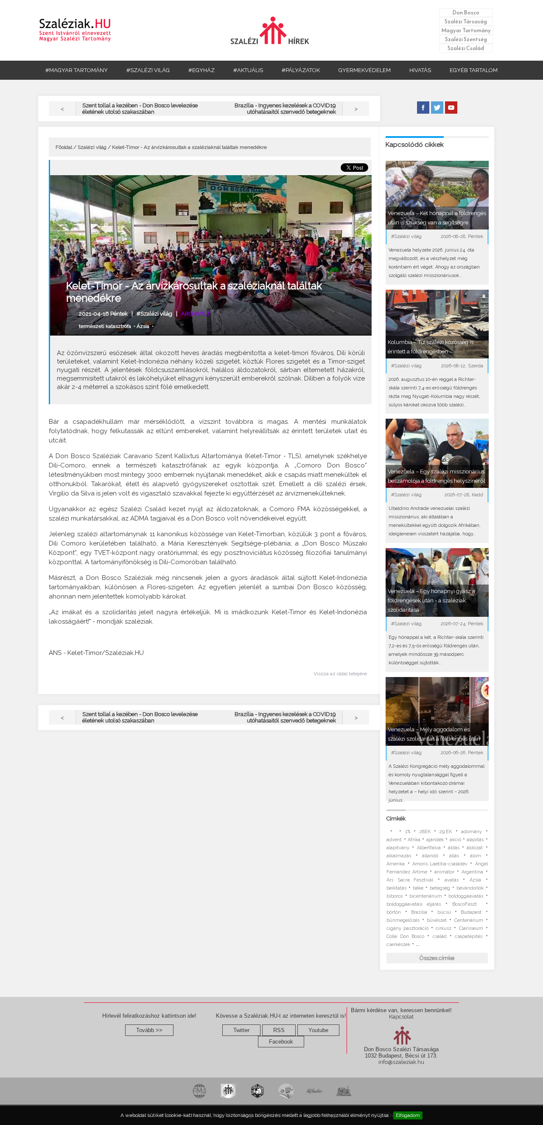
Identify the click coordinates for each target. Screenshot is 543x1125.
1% (407, 831)
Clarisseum (471, 928)
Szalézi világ (92, 147)
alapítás (475, 839)
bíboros (394, 896)
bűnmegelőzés (403, 920)
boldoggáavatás (465, 896)
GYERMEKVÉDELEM (365, 70)
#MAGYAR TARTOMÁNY (76, 70)
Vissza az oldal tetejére (340, 674)
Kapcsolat (401, 1016)
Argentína (472, 872)
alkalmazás (398, 856)
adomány (471, 831)
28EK (425, 831)
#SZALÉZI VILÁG (148, 70)
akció (455, 839)
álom (475, 856)
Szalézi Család (466, 48)
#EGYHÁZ (201, 70)
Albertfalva (429, 848)
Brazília (419, 912)
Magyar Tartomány (466, 30)
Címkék (396, 818)
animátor (444, 872)
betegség (440, 888)
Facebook (281, 1041)
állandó (430, 856)
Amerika (395, 864)
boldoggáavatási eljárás (413, 904)
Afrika (414, 839)
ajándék (435, 839)
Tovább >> (149, 1030)
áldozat (475, 848)
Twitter (241, 1030)
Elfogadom (408, 1115)
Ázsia (143, 326)
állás (454, 856)
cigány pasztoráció (407, 928)
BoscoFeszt (466, 904)
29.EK (445, 831)
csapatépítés (468, 936)
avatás (452, 880)
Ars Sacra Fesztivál (409, 880)
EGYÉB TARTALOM (474, 70)
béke (418, 888)
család (440, 936)
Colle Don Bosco (405, 936)
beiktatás (396, 888)
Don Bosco (465, 12)
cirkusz (443, 928)
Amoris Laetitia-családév (439, 864)
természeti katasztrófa (105, 326)
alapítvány (397, 848)
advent (394, 839)
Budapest (471, 912)
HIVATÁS (420, 70)
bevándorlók (470, 888)
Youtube (318, 1030)
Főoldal (64, 147)
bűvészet (437, 920)
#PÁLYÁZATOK (301, 70)
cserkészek (398, 944)
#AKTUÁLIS (248, 70)
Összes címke (437, 958)
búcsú (444, 912)
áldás (453, 848)
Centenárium (468, 920)
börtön (393, 912)
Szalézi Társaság (466, 21)
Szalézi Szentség (466, 39)
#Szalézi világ (154, 314)
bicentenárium (425, 896)
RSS (279, 1030)
